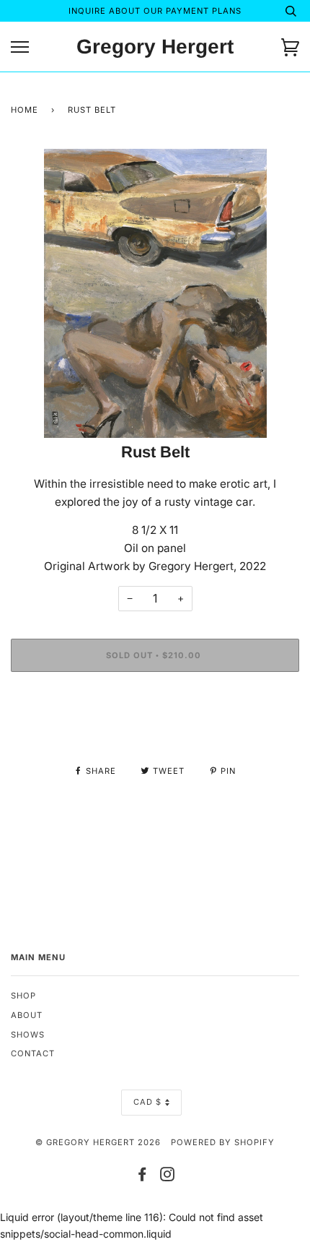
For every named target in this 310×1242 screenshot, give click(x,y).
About (27, 1015)
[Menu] (20, 47)
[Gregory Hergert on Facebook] (142, 1177)
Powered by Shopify (223, 1142)
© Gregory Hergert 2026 (98, 1142)
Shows (28, 1035)
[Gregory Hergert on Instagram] (167, 1177)
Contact (33, 1053)
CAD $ (147, 1102)
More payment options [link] (155, 732)
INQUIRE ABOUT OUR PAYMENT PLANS (155, 11)
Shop (23, 996)
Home (24, 110)
